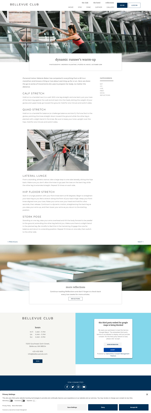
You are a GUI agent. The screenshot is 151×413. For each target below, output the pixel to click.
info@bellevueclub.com (37, 354)
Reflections (105, 95)
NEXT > (141, 242)
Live (101, 88)
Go (101, 86)
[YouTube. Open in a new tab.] (84, 387)
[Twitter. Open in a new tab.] (73, 387)
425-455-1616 (37, 351)
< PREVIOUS (12, 242)
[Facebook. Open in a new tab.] (67, 387)
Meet (102, 91)
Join (122, 5)
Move (88, 64)
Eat (101, 84)
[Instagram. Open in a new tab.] (78, 387)
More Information (112, 344)
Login (134, 5)
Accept (112, 350)
